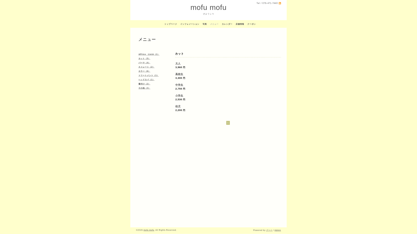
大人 (178, 63)
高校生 (179, 74)
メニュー (214, 24)
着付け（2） (144, 84)
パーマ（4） (144, 63)
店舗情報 (240, 24)
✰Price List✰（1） (148, 54)
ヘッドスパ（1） (146, 79)
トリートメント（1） (148, 75)
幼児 (178, 106)
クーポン (251, 24)
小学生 (179, 95)
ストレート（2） (146, 67)
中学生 (179, 84)
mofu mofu (208, 7)
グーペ (269, 230)
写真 (205, 24)
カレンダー (227, 24)
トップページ (170, 24)
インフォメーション (189, 24)
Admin (277, 230)
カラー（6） (144, 71)
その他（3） (144, 88)
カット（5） (144, 58)
